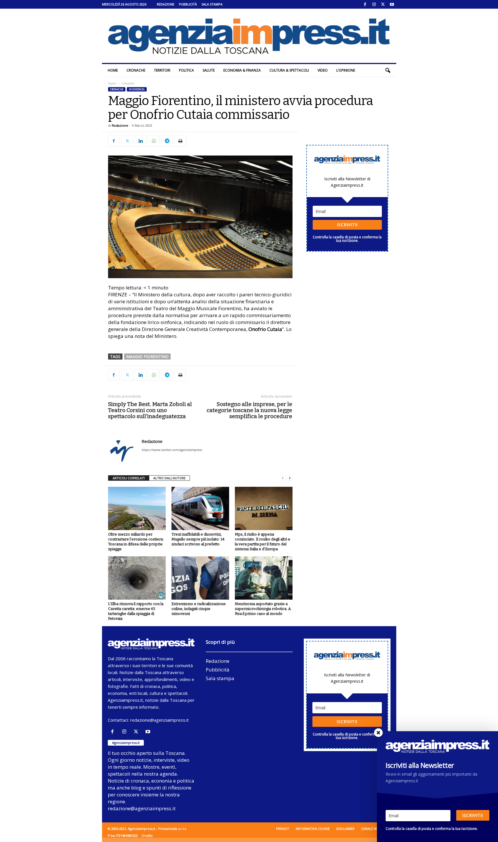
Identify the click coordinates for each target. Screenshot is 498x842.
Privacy (282, 828)
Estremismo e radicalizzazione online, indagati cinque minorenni (198, 609)
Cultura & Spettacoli (289, 70)
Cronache (136, 70)
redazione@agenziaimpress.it (159, 720)
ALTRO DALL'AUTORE (169, 478)
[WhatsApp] (153, 141)
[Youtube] (391, 4)
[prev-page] (283, 478)
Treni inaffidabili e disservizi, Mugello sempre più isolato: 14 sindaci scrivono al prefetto (198, 539)
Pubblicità (188, 4)
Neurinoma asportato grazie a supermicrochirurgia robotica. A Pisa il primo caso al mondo (263, 609)
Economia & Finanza (242, 70)
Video (323, 70)
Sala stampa (211, 4)
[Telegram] (167, 141)
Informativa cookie (313, 828)
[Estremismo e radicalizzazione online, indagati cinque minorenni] (200, 578)
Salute (209, 70)
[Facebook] (365, 4)
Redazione (165, 4)
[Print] (180, 141)
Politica (186, 70)
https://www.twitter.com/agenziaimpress (172, 450)
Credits (147, 835)
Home (113, 70)
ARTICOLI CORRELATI (129, 478)
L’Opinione (345, 70)
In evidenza (137, 89)
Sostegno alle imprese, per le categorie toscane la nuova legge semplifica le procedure (249, 410)
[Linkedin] (140, 141)
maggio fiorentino (147, 356)
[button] (387, 70)
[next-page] (290, 478)
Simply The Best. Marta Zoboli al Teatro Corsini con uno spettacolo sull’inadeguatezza (150, 410)
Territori (162, 70)
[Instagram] (374, 4)
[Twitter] (383, 4)
